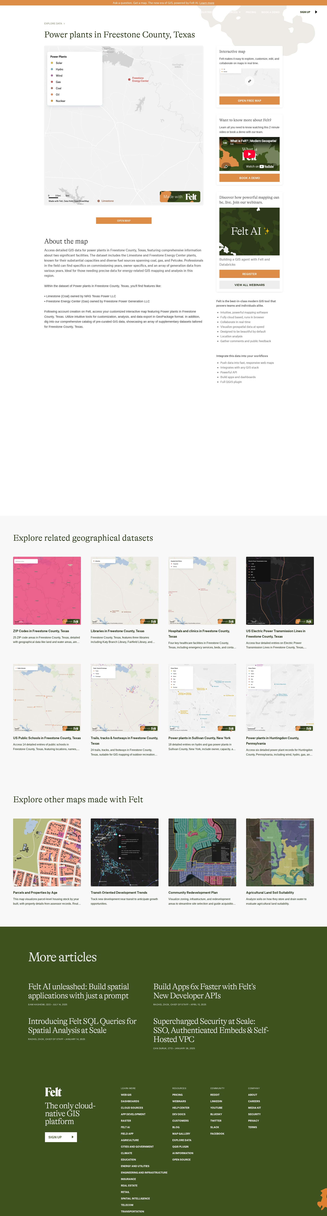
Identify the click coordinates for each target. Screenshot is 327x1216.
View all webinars (250, 284)
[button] (185, 12)
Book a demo (249, 177)
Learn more (206, 2)
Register (249, 274)
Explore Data (53, 23)
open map (123, 220)
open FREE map (249, 100)
